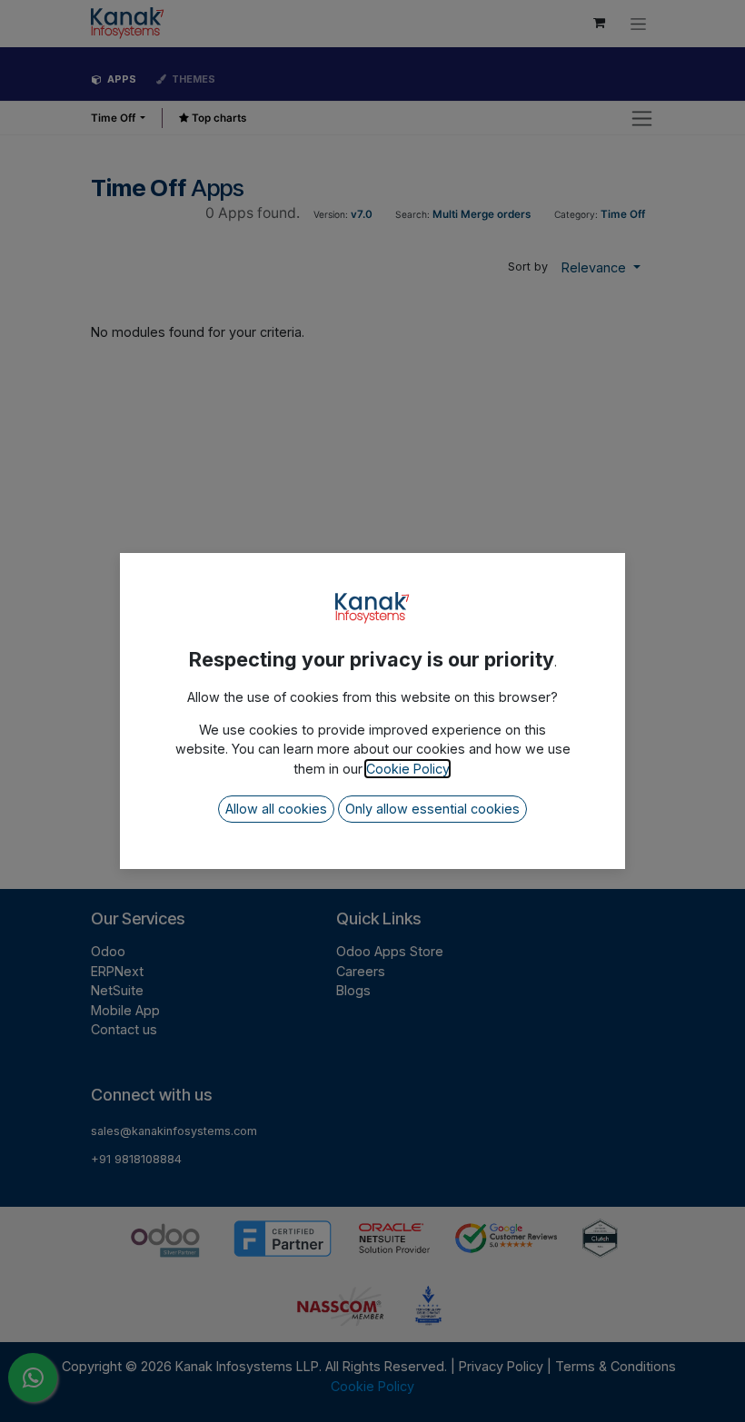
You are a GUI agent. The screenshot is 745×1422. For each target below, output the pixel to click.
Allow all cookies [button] (276, 808)
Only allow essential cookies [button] (432, 808)
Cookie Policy (407, 768)
